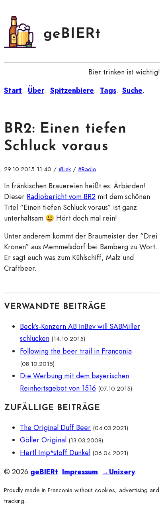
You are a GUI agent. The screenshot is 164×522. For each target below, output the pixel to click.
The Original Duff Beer (55, 427)
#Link (65, 169)
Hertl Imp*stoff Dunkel (55, 453)
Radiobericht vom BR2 (61, 197)
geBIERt (72, 34)
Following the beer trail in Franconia (76, 351)
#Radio (87, 169)
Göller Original (43, 440)
